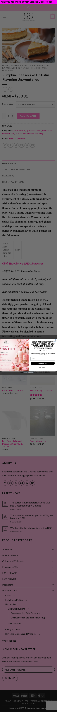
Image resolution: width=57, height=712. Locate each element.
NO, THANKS (42, 367)
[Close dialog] (55, 340)
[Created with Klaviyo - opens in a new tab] (28, 372)
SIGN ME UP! (42, 363)
